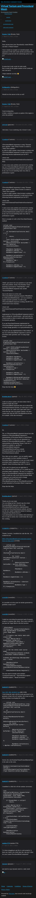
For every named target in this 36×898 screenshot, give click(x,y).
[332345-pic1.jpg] (7, 59)
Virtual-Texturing (8, 13)
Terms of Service (27, 886)
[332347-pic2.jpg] (7, 77)
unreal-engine (8, 20)
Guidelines (18, 886)
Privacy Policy (5, 889)
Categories (10, 886)
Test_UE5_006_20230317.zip (11, 692)
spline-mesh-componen (8, 27)
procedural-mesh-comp (8, 24)
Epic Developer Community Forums (11, 2)
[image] (4, 872)
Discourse (12, 893)
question (8, 17)
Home (3, 886)
